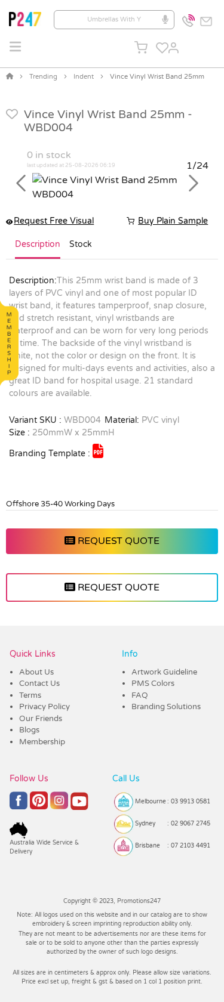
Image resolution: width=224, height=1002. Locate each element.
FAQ (139, 695)
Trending (43, 77)
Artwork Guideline (164, 672)
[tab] (37, 249)
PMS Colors (152, 683)
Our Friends (40, 718)
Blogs (29, 730)
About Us (36, 672)
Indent (83, 77)
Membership (42, 742)
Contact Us (39, 683)
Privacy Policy (44, 707)
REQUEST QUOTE (117, 541)
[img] (98, 451)
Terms (30, 695)
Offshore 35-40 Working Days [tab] (60, 504)
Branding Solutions (166, 707)
